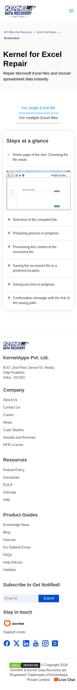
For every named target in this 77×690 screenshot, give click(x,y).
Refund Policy (14, 470)
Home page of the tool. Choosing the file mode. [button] (40, 157)
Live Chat (67, 680)
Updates (9, 570)
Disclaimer (11, 477)
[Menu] (70, 10)
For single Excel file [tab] (38, 108)
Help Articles (12, 562)
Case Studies (13, 430)
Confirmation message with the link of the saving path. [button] (41, 300)
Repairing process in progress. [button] (36, 233)
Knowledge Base (16, 525)
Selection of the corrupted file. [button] (35, 219)
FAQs (7, 555)
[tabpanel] (38, 220)
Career (8, 415)
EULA (7, 485)
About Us (10, 400)
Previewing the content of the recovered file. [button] (35, 249)
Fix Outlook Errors (17, 547)
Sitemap (9, 492)
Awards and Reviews (19, 437)
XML (6, 500)
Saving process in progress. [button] (34, 284)
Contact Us (11, 407)
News (7, 422)
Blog (6, 532)
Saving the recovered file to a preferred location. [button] (35, 268)
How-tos (9, 540)
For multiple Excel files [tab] (38, 118)
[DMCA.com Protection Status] (24, 665)
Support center (14, 632)
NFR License (13, 445)
